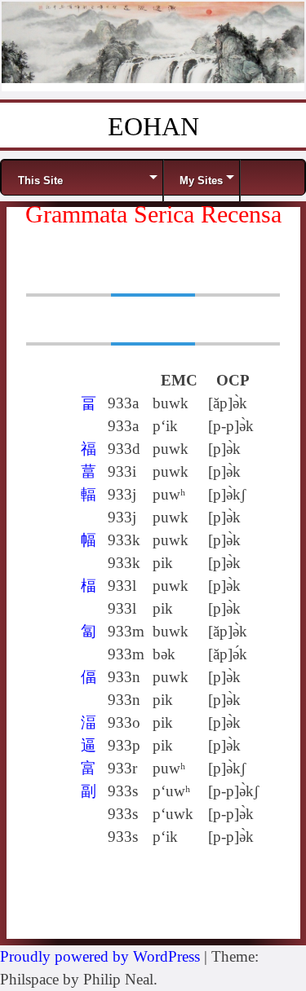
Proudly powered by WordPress (100, 956)
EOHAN (153, 126)
